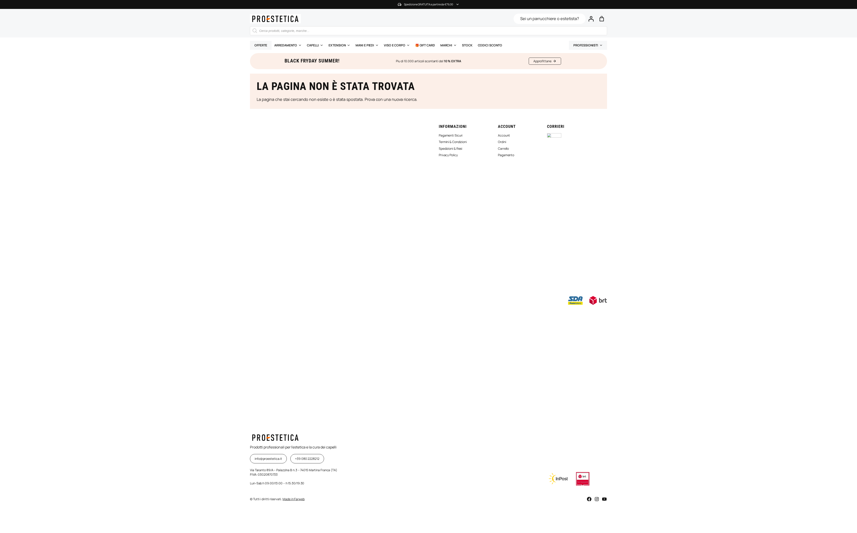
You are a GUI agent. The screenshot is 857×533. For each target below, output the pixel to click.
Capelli (313, 45)
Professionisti (585, 45)
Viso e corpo (394, 45)
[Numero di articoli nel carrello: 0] (601, 18)
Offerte (260, 45)
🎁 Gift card (425, 45)
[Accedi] (591, 18)
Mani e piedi (365, 45)
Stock (467, 45)
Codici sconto (490, 45)
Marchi (446, 45)
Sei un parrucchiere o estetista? (549, 18)
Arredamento (285, 45)
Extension (337, 45)
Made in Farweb (294, 499)
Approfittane (542, 61)
